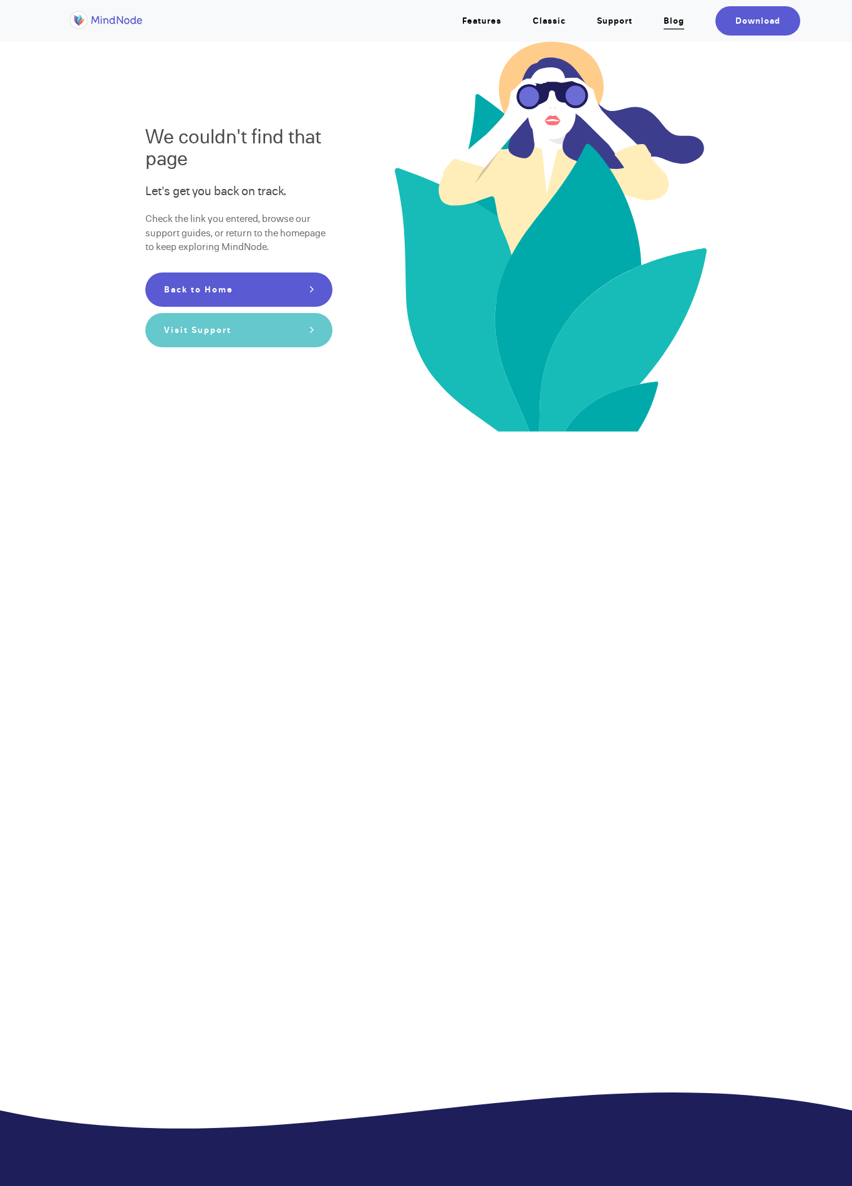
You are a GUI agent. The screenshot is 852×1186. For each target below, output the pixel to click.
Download (757, 21)
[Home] (106, 27)
